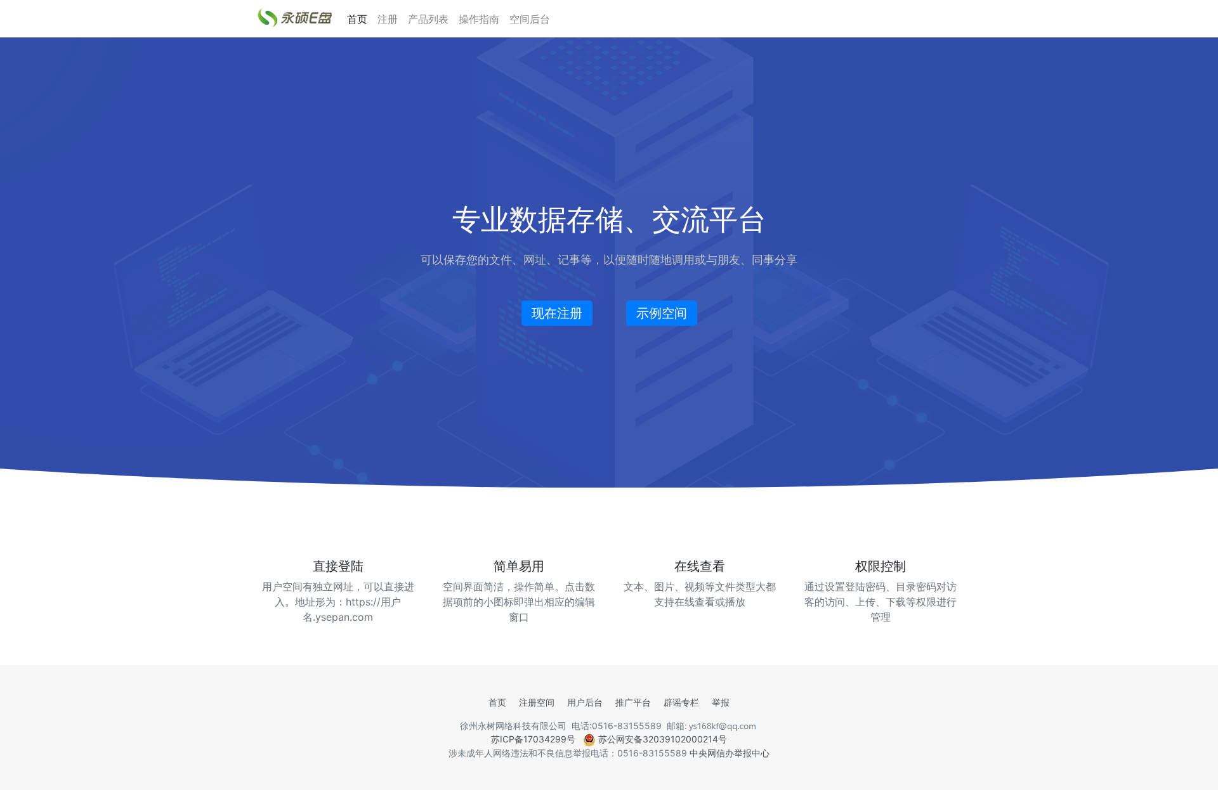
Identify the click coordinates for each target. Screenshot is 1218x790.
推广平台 (633, 702)
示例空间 (661, 313)
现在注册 (557, 313)
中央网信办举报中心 (729, 753)
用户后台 (585, 702)
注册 (387, 19)
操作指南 (479, 19)
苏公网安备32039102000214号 (661, 739)
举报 (721, 702)
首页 (357, 19)
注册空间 (536, 702)
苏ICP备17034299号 (533, 739)
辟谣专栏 (681, 702)
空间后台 (529, 19)
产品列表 (428, 19)
